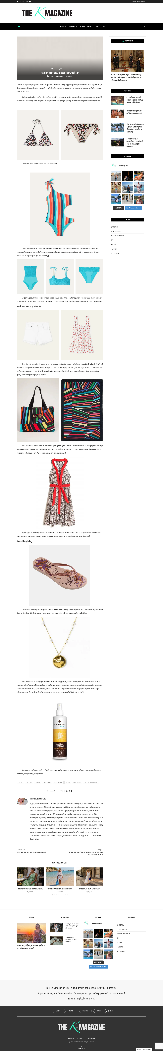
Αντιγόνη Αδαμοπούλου (56, 76)
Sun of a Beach (58, 782)
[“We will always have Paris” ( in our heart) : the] (116, 176)
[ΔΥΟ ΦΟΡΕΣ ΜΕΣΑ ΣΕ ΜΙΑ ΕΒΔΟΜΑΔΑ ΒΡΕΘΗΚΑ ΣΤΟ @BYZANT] (88, 943)
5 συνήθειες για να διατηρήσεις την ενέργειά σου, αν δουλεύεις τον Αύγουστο (135, 142)
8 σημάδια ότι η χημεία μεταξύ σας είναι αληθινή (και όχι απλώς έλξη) (135, 99)
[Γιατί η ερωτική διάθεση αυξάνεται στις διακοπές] (117, 114)
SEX (112, 240)
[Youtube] (27, 2)
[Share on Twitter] (67, 791)
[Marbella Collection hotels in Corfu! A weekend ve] (116, 199)
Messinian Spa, (40, 685)
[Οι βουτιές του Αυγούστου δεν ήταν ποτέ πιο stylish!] (60, 876)
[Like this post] (62, 791)
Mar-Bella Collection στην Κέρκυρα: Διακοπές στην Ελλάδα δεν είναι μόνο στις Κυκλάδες (135, 128)
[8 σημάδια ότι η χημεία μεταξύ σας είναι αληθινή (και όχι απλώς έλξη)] (117, 100)
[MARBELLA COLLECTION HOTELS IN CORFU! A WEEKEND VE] (88, 954)
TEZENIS (68, 782)
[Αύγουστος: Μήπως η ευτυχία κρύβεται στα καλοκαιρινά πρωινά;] (31, 932)
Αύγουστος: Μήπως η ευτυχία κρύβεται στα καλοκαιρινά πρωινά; (31, 946)
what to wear (77, 782)
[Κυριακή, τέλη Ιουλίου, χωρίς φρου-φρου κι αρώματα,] (139, 176)
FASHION (114, 249)
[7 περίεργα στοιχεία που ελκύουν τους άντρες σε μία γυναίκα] (56, 927)
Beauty (62, 26)
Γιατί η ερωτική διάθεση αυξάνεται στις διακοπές (134, 112)
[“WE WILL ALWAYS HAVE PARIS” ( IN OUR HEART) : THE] (88, 933)
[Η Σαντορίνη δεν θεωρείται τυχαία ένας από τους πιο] (127, 187)
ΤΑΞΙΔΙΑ (113, 245)
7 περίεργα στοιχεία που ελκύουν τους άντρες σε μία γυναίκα (72, 926)
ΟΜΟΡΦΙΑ (114, 227)
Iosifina (83, 613)
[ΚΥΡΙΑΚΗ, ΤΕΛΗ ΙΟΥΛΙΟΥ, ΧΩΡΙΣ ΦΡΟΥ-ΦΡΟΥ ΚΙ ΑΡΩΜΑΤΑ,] (108, 933)
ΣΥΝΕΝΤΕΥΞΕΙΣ (116, 231)
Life (97, 26)
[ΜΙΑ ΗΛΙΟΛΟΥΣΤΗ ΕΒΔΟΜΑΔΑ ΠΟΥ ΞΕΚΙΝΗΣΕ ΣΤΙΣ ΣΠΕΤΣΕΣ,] (98, 954)
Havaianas (29, 782)
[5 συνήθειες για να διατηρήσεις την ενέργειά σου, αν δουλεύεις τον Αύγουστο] (117, 142)
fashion (20, 782)
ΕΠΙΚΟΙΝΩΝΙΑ (91, 1038)
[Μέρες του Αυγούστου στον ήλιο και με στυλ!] (30, 876)
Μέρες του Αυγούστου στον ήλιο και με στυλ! (30, 889)
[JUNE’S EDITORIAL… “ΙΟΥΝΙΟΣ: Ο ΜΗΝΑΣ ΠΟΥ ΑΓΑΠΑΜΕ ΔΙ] (108, 954)
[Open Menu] (19, 26)
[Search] (145, 26)
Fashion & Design (85, 26)
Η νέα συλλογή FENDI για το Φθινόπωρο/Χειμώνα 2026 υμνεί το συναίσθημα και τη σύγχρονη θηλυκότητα (126, 77)
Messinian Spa (47, 782)
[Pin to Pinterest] (69, 791)
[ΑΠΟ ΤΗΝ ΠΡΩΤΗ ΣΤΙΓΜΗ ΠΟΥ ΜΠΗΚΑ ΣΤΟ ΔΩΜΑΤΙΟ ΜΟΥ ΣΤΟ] (108, 943)
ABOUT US (71, 1038)
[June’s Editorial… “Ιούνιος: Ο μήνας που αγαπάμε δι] (139, 199)
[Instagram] (23, 2)
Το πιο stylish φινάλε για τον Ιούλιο (89, 889)
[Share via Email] (71, 791)
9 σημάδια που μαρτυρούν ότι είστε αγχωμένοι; (71, 939)
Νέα (104, 26)
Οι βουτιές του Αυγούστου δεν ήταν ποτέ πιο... (60, 889)
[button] (20, 881)
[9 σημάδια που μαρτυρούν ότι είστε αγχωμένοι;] (56, 940)
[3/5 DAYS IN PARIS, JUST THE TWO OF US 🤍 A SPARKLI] (98, 933)
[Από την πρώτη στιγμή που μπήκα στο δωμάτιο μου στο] (139, 187)
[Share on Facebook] (64, 791)
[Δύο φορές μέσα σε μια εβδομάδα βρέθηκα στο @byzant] (116, 187)
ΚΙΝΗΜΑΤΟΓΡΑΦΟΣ (117, 236)
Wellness (72, 26)
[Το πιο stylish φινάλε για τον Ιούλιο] (89, 876)
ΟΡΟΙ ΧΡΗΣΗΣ (80, 1038)
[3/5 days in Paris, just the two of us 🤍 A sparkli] (127, 176)
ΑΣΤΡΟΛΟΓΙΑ (115, 253)
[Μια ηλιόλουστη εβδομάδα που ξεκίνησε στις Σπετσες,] (127, 199)
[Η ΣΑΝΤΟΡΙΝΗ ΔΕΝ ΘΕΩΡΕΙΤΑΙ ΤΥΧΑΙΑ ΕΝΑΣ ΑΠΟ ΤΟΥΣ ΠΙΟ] (98, 943)
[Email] (30, 2)
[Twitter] (20, 2)
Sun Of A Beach (90, 364)
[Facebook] (17, 2)
